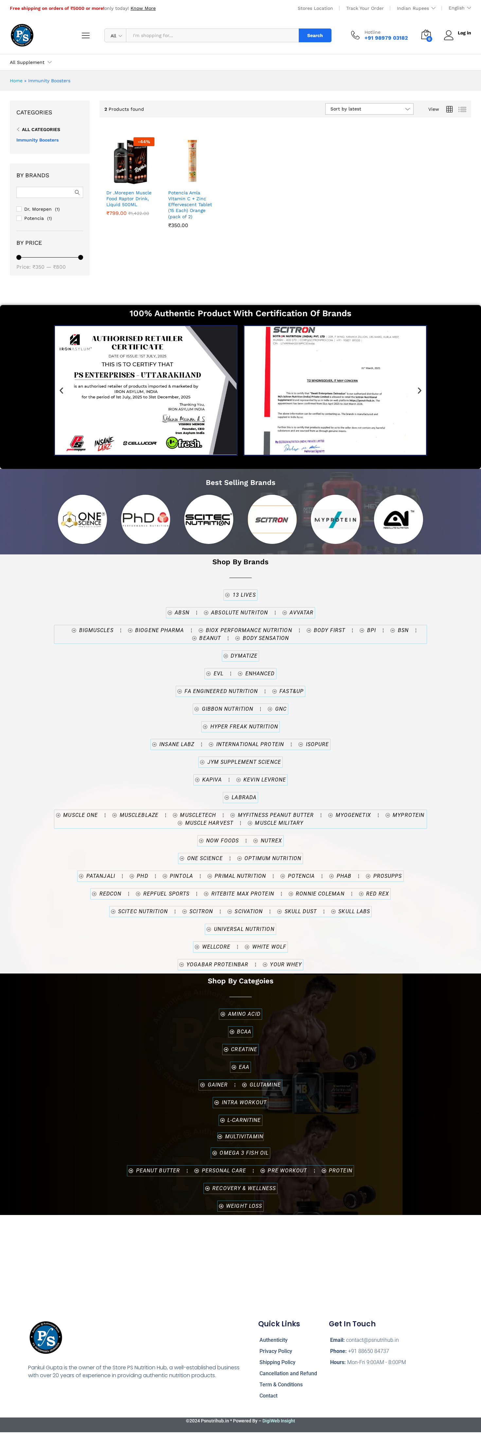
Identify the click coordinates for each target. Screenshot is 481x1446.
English (457, 8)
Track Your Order (365, 8)
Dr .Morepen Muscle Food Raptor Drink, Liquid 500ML (128, 198)
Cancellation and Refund (288, 1373)
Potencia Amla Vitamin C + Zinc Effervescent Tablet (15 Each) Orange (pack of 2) (190, 204)
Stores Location (315, 8)
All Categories (41, 129)
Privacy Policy (275, 1351)
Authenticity (273, 1340)
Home (16, 80)
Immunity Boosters (37, 140)
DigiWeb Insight (278, 1420)
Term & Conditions (281, 1384)
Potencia (34, 218)
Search (315, 35)
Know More (143, 8)
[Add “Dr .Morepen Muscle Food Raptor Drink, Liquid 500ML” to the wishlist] (128, 178)
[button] (143, 178)
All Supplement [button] (27, 62)
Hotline (373, 32)
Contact (268, 1396)
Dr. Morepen (38, 209)
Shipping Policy (277, 1362)
